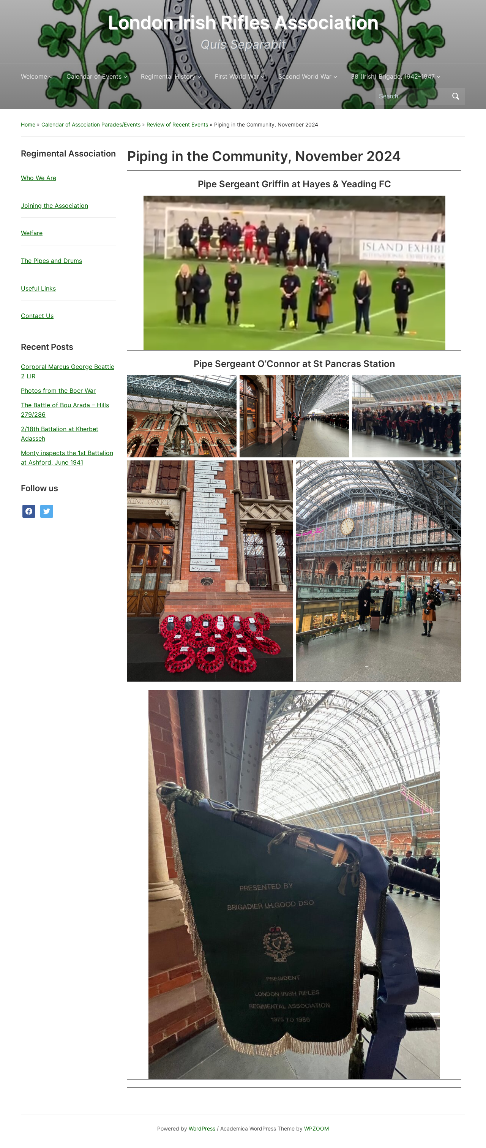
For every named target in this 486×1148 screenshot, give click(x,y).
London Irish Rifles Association (243, 22)
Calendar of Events (94, 76)
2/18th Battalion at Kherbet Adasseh (59, 434)
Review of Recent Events (177, 124)
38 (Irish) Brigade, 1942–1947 (393, 76)
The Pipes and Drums (51, 260)
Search (455, 96)
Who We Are (38, 178)
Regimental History (168, 76)
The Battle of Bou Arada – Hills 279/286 (65, 410)
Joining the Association (54, 205)
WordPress (202, 1128)
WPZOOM (316, 1128)
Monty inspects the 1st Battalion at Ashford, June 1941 (67, 457)
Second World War (304, 76)
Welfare (32, 233)
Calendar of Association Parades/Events (90, 124)
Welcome (34, 76)
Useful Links (38, 288)
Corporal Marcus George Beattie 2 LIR (67, 371)
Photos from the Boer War (58, 390)
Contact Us (37, 315)
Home (28, 124)
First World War (237, 76)
